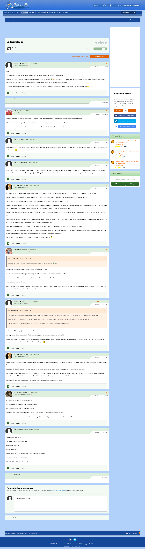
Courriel (119, 184)
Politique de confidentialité (62, 544)
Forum (99, 5)
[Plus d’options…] (106, 63)
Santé (25, 50)
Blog (106, 5)
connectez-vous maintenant (58, 490)
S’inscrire (132, 110)
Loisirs (38, 12)
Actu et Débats (16, 12)
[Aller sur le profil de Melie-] (9, 112)
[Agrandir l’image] (53, 79)
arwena (19, 392)
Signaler (18, 93)
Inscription (136, 5)
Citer (12, 93)
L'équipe (85, 544)
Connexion (126, 5)
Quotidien (25, 12)
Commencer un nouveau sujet (80, 56)
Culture (32, 12)
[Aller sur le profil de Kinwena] (9, 187)
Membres (8, 12)
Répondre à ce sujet (99, 56)
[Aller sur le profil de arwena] (9, 394)
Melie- (17, 110)
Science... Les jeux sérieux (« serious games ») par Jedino (127, 151)
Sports (60, 12)
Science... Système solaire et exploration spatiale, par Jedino (127, 161)
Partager (88, 49)
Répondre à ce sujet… (25, 498)
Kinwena (19, 185)
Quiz (112, 5)
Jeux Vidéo (53, 12)
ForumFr (66, 12)
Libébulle (18, 249)
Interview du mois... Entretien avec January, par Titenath (128, 141)
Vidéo (119, 5)
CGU (80, 544)
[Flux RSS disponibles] (139, 533)
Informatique (45, 12)
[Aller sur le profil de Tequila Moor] (112, 141)
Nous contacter (73, 544)
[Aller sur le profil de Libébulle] (9, 251)
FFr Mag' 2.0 (119, 144)
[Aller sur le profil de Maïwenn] (9, 49)
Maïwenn (17, 48)
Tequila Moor (121, 142)
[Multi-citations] (8, 93)
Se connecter (119, 110)
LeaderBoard (92, 544)
